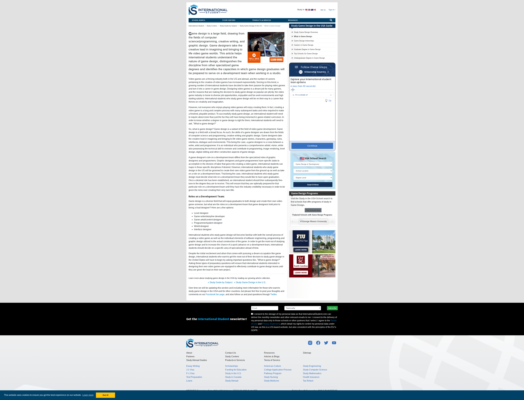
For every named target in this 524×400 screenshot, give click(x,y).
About (189, 353)
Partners (190, 356)
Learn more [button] (87, 395)
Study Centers (228, 20)
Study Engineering (312, 366)
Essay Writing (193, 366)
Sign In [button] (331, 10)
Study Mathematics (312, 373)
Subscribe (332, 308)
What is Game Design (303, 36)
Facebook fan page (215, 294)
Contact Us (230, 353)
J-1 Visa (190, 370)
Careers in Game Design (303, 45)
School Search (198, 20)
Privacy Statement (271, 324)
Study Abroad (231, 381)
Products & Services (261, 20)
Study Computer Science (315, 370)
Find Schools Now (313, 210)
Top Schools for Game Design (306, 54)
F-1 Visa (190, 373)
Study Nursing (271, 377)
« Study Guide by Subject (220, 282)
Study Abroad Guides (196, 360)
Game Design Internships (304, 41)
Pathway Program (272, 373)
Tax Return (308, 381)
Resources (293, 20)
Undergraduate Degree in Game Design (309, 58)
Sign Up (323, 10)
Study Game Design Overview (306, 32)
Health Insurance (311, 377)
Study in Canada (233, 377)
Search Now (313, 184)
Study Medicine (271, 381)
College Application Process (277, 370)
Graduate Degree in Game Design (307, 49)
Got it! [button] (105, 395)
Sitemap (307, 353)
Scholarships (231, 366)
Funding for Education (236, 370)
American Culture (272, 366)
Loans (189, 381)
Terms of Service (272, 360)
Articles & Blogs (271, 356)
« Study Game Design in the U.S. (250, 282)
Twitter (273, 294)
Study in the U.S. (233, 373)
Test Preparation (194, 377)
